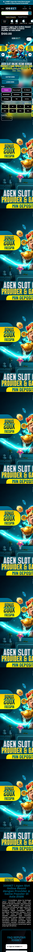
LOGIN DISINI (10, 82)
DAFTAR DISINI (10, 77)
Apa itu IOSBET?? (15, 946)
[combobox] (14, 13)
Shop (2, 8)
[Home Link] (11, 8)
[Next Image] (30, 54)
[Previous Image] (3, 54)
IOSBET (4, 900)
